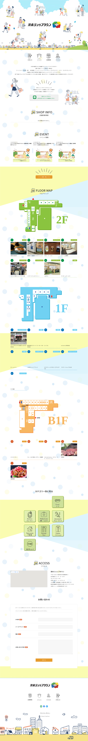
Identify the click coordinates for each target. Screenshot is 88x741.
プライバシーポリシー (45, 713)
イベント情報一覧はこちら (44, 177)
